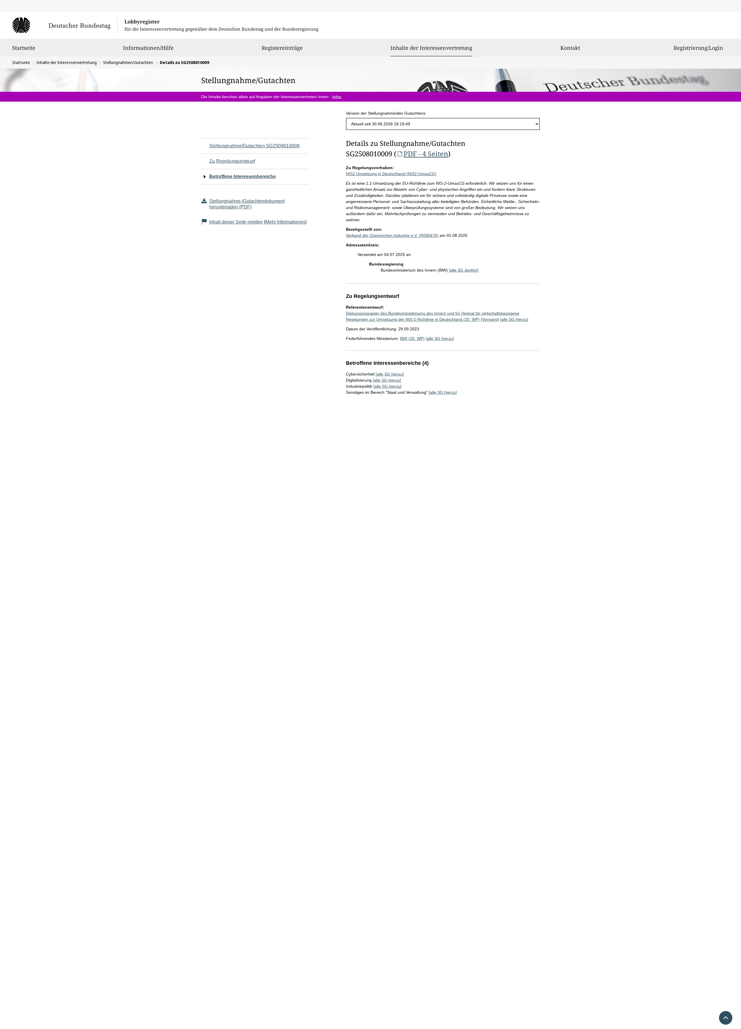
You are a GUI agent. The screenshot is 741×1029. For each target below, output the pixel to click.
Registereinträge (282, 47)
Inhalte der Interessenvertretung (431, 47)
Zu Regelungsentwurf (232, 161)
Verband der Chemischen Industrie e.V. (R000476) (392, 235)
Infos (336, 96)
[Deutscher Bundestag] (64, 25)
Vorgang (490, 319)
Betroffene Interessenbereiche (242, 176)
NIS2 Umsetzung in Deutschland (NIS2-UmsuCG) (391, 173)
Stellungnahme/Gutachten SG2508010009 (254, 145)
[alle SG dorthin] (463, 270)
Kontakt (570, 47)
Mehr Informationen (285, 221)
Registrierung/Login (698, 47)
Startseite (23, 47)
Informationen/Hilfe (148, 47)
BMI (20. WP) (412, 338)
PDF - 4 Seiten (425, 153)
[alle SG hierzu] (514, 319)
